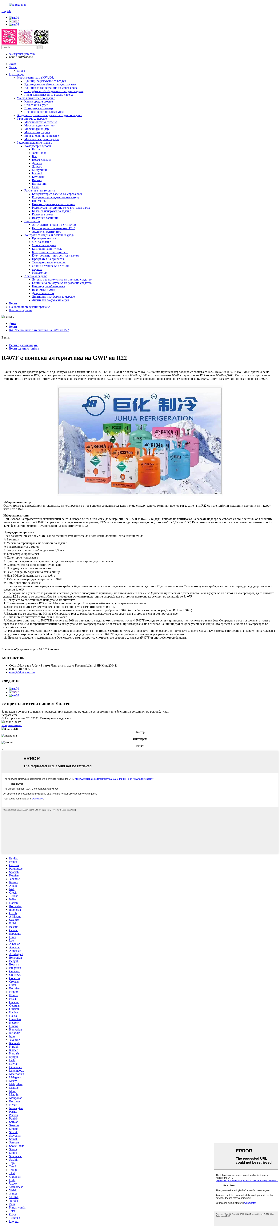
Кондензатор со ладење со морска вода (57, 193)
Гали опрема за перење (32, 118)
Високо (37, 180)
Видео (21, 70)
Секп (35, 187)
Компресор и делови (37, 146)
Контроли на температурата (50, 252)
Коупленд (38, 176)
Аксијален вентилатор (46, 231)
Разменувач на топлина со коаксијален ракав (61, 207)
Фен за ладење (41, 241)
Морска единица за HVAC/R (35, 77)
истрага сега (10, 715)
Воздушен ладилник (45, 217)
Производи (16, 74)
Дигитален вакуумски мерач (50, 300)
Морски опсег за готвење (40, 122)
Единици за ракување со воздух (45, 81)
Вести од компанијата (23, 345)
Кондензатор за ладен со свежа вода (55, 197)
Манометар (39, 272)
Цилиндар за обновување (48, 286)
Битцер (36, 149)
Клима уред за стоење (38, 101)
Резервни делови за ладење (34, 142)
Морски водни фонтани (39, 125)
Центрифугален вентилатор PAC (53, 228)
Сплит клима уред (36, 104)
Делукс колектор (43, 293)
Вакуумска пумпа (43, 289)
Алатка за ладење (35, 276)
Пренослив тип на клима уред (44, 111)
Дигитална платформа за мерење (53, 296)
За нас (13, 67)
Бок (34, 156)
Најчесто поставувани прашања (29, 306)
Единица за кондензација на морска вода (51, 87)
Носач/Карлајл (41, 159)
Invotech (37, 173)
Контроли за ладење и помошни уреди (49, 235)
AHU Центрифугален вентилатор (54, 224)
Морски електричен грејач (41, 139)
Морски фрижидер (36, 128)
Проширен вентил (44, 238)
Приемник (39, 200)
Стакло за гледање (44, 245)
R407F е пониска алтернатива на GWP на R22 (39, 330)
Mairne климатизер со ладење (36, 98)
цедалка (37, 269)
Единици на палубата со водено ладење (50, 84)
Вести (13, 303)
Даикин (37, 163)
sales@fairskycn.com (22, 672)
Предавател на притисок (48, 259)
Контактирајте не (20, 310)
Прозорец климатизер (38, 108)
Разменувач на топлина (39, 190)
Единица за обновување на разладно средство (62, 282)
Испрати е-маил (12, 725)
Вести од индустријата (24, 348)
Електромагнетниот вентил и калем (55, 255)
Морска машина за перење (41, 135)
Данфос (37, 166)
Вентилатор (32, 221)
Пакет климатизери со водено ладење (48, 94)
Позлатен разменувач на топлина (53, 204)
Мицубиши (39, 170)
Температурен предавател (49, 262)
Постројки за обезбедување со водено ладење (53, 91)
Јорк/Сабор (39, 152)
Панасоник (39, 183)
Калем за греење (42, 214)
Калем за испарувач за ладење (51, 211)
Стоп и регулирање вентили (50, 265)
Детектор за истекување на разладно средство (62, 279)
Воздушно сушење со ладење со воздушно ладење (49, 115)
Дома (12, 63)
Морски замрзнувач (37, 132)
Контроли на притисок (47, 248)
